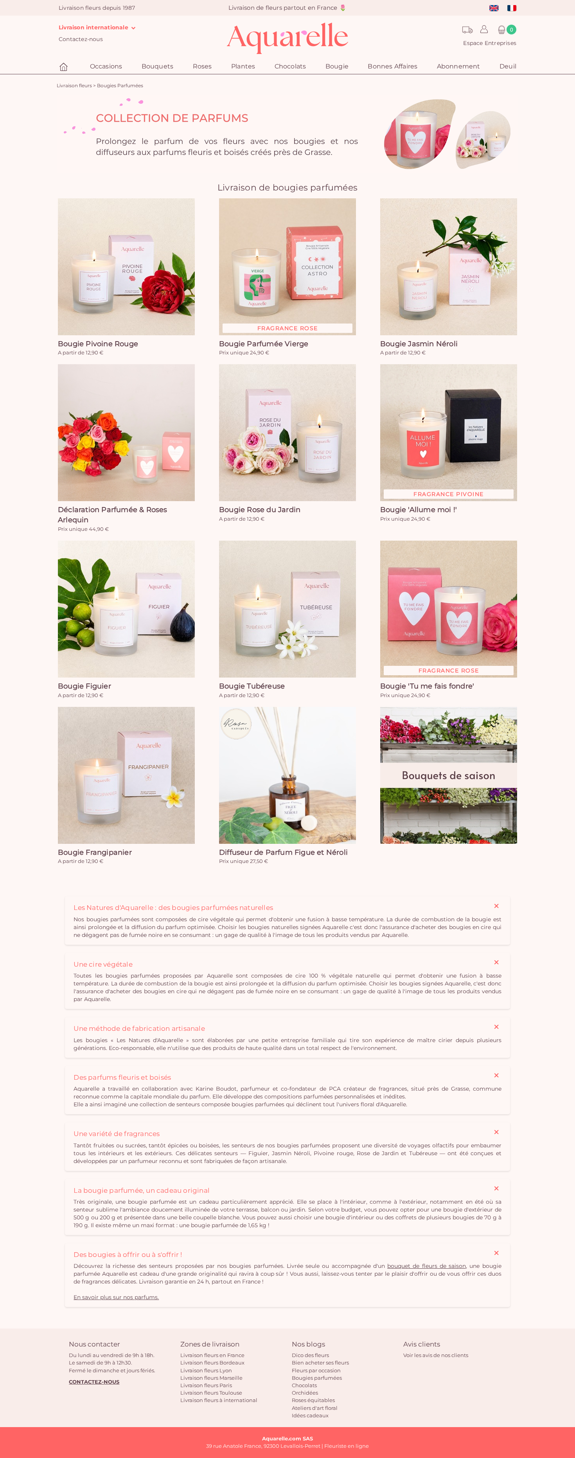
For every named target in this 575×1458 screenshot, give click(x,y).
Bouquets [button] (158, 66)
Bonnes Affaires (392, 66)
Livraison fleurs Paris (206, 1385)
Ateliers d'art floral (315, 1408)
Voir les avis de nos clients (435, 1355)
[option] (287, 134)
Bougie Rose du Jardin (259, 509)
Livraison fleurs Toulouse (211, 1393)
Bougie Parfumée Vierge (263, 344)
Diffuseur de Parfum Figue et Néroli (283, 852)
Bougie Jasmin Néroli (419, 344)
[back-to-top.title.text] (565, 1381)
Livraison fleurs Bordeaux (212, 1362)
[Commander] (126, 266)
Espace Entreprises (489, 43)
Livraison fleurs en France (212, 1355)
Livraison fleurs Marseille (211, 1378)
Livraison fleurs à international (218, 1400)
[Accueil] (64, 67)
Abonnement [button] (458, 66)
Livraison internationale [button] (94, 27)
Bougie (337, 66)
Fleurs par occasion (316, 1370)
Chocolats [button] (290, 66)
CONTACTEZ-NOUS (94, 1382)
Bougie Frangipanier (95, 852)
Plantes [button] (243, 66)
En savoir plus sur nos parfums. (116, 1297)
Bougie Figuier (84, 686)
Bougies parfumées (317, 1378)
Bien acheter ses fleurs (320, 1362)
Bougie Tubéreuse (252, 686)
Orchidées (305, 1393)
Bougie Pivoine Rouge (98, 344)
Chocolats (304, 1385)
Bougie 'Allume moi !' (418, 509)
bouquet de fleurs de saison (426, 1265)
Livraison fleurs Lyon (206, 1370)
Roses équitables (313, 1400)
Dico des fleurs (310, 1355)
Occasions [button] (106, 66)
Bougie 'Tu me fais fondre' (427, 686)
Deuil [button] (508, 66)
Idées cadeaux (310, 1415)
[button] (482, 29)
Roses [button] (202, 66)
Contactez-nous (81, 39)
